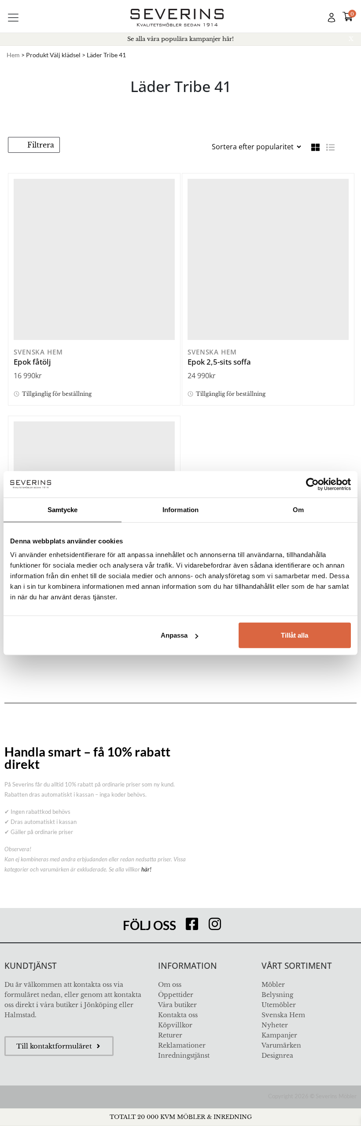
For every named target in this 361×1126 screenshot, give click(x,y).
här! (146, 869)
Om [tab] (298, 509)
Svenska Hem (283, 1015)
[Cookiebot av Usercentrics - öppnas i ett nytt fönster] (312, 484)
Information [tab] (180, 509)
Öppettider (175, 995)
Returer (170, 1035)
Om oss (169, 985)
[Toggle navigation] (13, 17)
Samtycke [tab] (63, 509)
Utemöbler (279, 1005)
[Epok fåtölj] (94, 259)
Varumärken (281, 1045)
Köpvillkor (175, 1025)
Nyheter (275, 1025)
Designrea (277, 1056)
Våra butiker (177, 1005)
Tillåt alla (294, 635)
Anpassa (174, 635)
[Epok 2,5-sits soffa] (268, 259)
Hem (13, 55)
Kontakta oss (178, 1015)
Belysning (277, 995)
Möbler (273, 985)
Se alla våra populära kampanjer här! (180, 39)
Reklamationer (182, 1045)
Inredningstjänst (184, 1056)
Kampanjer (279, 1035)
